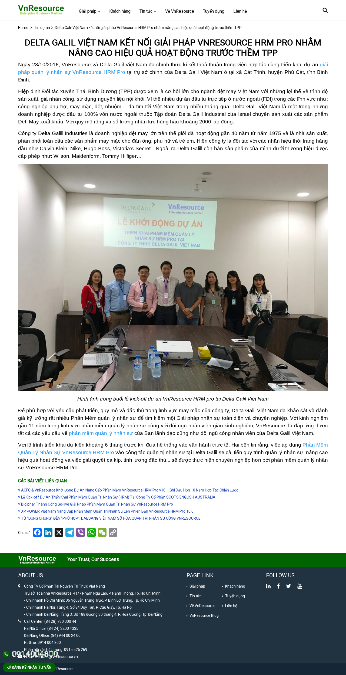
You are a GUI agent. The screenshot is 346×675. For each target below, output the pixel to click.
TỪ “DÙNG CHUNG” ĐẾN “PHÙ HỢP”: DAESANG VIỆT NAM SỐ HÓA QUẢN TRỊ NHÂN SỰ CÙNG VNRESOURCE (110, 518)
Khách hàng (120, 11)
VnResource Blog (204, 615)
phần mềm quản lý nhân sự (101, 433)
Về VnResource (179, 11)
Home (23, 27)
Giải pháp (197, 586)
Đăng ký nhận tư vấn (31, 667)
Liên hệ (240, 11)
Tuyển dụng (213, 11)
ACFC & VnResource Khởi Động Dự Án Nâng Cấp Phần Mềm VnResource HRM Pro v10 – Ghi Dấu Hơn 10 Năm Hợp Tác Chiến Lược (129, 490)
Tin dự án (42, 27)
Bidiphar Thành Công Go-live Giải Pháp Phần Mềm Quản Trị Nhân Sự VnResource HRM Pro (96, 504)
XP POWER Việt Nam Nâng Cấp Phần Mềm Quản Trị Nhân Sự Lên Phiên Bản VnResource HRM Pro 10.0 (107, 511)
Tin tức (195, 596)
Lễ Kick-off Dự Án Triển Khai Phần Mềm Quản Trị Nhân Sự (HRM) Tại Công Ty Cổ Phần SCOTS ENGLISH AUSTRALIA (117, 497)
